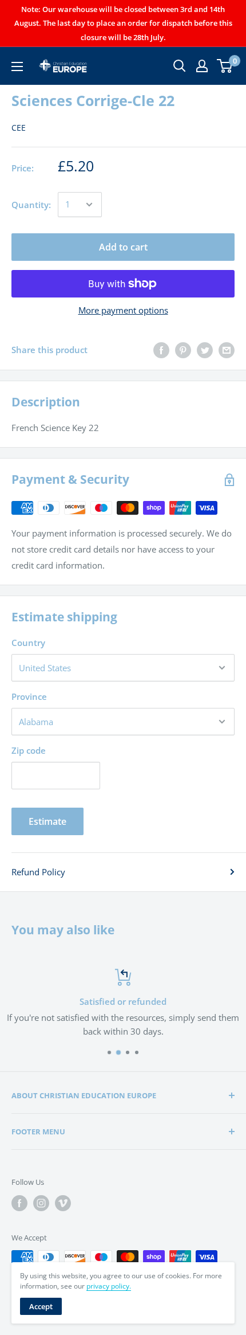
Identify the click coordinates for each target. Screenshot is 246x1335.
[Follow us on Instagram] (41, 1203)
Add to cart (123, 247)
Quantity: (31, 204)
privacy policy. (108, 1286)
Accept (41, 1306)
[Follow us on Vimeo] (63, 1203)
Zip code (28, 750)
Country (28, 642)
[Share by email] (227, 349)
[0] (225, 66)
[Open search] (179, 66)
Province (29, 696)
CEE (18, 127)
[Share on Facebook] (161, 349)
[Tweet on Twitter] (205, 349)
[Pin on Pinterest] (183, 349)
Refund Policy (38, 872)
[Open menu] (17, 66)
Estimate (47, 821)
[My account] (202, 66)
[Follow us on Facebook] (19, 1203)
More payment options (123, 310)
